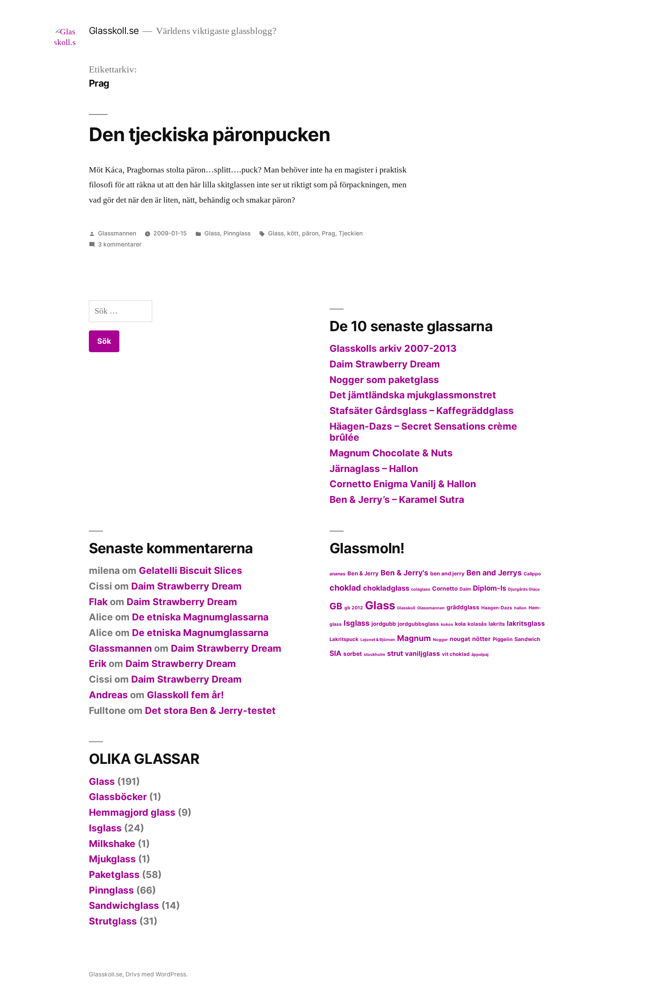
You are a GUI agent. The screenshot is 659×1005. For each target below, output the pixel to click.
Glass (212, 233)
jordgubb (383, 623)
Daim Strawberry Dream (385, 364)
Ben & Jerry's (404, 572)
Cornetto (445, 588)
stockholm (374, 654)
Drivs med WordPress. (156, 974)
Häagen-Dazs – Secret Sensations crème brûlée (423, 431)
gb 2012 (353, 607)
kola (460, 624)
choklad (345, 588)
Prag (328, 233)
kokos (447, 624)
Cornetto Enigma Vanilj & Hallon (403, 484)
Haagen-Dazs (496, 607)
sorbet (352, 653)
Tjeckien (351, 233)
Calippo (532, 574)
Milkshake (112, 843)
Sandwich (527, 639)
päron (310, 233)
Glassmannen (117, 233)
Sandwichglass (124, 905)
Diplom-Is (489, 588)
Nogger (440, 639)
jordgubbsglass (418, 624)
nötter (481, 639)
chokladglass (386, 588)
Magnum (414, 638)
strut (395, 653)
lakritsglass (526, 623)
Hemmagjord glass (132, 812)
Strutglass (113, 921)
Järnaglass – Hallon (374, 468)
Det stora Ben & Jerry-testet (210, 710)
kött (293, 233)
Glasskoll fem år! (185, 695)
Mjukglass (112, 859)
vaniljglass (422, 653)
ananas (338, 574)
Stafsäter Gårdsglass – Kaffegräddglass (422, 410)
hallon (520, 608)
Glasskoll (406, 608)
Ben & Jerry (363, 573)
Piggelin (503, 639)
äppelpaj (480, 654)
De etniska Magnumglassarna (200, 617)
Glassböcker (118, 796)
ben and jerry (447, 573)
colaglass (420, 589)
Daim (465, 589)
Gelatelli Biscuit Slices (190, 570)
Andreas (108, 695)
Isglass (357, 623)
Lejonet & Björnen (377, 639)
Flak (98, 601)
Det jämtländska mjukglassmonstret (413, 395)
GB (336, 606)
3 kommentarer (119, 244)
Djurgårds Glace (524, 589)
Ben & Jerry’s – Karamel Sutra (397, 499)
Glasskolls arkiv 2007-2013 (393, 348)
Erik (97, 663)
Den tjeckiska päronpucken (209, 134)
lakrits (497, 624)
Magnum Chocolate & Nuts (391, 453)
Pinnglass (237, 233)
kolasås (477, 624)
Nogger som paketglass (384, 379)
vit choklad (455, 654)
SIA (335, 653)
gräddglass (463, 607)
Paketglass (114, 874)
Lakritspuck (344, 639)
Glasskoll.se (114, 30)
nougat (460, 639)
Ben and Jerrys (494, 572)
